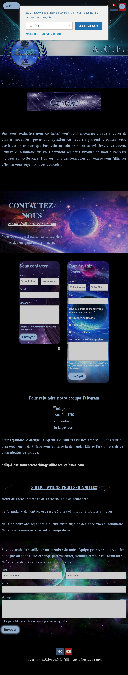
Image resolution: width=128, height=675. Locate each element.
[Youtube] (68, 651)
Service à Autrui (82, 332)
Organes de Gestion (84, 317)
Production (79, 324)
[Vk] (60, 651)
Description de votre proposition (87, 339)
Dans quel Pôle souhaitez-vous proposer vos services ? (85, 310)
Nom (23, 275)
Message (26, 303)
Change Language (88, 25)
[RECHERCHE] (122, 6)
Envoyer (28, 337)
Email (24, 289)
